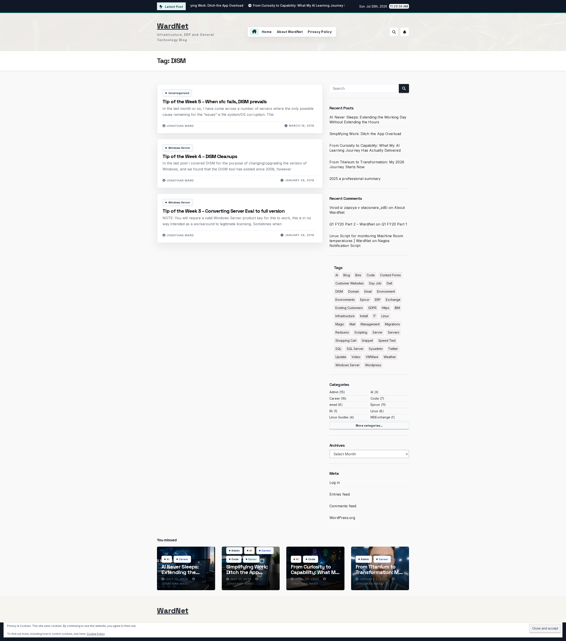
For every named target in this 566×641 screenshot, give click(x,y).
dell (389, 283)
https (385, 308)
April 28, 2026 (307, 579)
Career (334, 398)
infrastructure (345, 316)
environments (345, 299)
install (364, 316)
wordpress (373, 365)
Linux (374, 411)
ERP (378, 299)
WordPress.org (342, 517)
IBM (397, 308)
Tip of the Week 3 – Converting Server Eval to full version (224, 211)
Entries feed (339, 494)
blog (346, 275)
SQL (338, 349)
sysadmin (376, 349)
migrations (392, 324)
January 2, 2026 (374, 579)
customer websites (349, 283)
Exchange (393, 299)
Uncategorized (178, 93)
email (368, 291)
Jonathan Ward (180, 126)
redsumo (342, 332)
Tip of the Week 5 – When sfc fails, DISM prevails (215, 101)
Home (267, 32)
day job (375, 283)
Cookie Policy (96, 633)
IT (374, 316)
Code (375, 398)
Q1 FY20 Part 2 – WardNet (352, 224)
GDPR (372, 308)
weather (390, 357)
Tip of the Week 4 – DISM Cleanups (200, 156)
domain (353, 291)
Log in (334, 482)
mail (352, 324)
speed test (387, 340)
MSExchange (380, 417)
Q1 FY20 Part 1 (394, 224)
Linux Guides (338, 417)
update (340, 357)
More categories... (369, 425)
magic (339, 324)
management (370, 324)
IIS (331, 411)
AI (336, 275)
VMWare (372, 357)
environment (386, 291)
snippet (367, 340)
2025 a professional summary (355, 178)
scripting (360, 332)
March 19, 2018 (301, 125)
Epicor (364, 299)
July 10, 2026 (177, 579)
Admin (333, 392)
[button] (394, 31)
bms (358, 275)
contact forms (390, 275)
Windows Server (179, 148)
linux (385, 316)
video (356, 357)
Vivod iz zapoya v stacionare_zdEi (358, 207)
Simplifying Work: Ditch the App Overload (365, 134)
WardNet (172, 26)
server (377, 332)
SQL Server (355, 349)
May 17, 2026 (241, 579)
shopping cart (345, 340)
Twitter (393, 349)
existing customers (349, 308)
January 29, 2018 (299, 180)
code (371, 275)
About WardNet (290, 32)
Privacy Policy (320, 32)
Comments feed (342, 506)
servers (393, 332)
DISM (339, 291)
